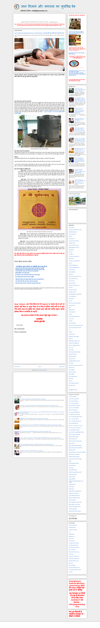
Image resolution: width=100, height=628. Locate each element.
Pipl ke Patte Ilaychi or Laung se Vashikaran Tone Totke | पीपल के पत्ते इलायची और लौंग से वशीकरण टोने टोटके (79, 160)
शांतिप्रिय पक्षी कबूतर (72, 356)
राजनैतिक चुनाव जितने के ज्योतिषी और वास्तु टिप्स (31, 266)
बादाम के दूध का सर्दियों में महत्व (74, 558)
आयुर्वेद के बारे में (71, 534)
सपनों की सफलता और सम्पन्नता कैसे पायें (76, 365)
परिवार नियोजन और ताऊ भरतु (74, 552)
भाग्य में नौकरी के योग (72, 296)
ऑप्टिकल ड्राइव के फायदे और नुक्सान (75, 441)
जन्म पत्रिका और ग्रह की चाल (74, 256)
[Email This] (16, 325)
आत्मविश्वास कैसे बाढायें (73, 232)
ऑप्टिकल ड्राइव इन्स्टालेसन (73, 436)
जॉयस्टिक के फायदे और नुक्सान (74, 456)
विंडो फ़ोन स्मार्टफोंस (72, 500)
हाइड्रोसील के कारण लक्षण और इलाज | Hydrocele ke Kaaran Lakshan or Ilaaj (34, 418)
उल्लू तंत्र (70, 236)
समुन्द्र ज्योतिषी (71, 374)
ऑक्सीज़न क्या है (71, 536)
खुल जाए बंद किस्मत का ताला (74, 245)
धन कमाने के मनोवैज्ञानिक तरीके (74, 267)
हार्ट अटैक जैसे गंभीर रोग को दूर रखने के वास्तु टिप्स (27, 281)
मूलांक (70, 307)
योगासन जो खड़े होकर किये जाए (74, 316)
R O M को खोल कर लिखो (73, 403)
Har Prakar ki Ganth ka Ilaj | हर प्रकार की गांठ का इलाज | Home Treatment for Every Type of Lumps (39, 405)
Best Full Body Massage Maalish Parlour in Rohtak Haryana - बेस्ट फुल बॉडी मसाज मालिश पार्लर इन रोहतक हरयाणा (39, 33)
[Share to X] (19, 325)
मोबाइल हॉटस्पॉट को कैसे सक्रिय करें (75, 491)
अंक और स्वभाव (71, 227)
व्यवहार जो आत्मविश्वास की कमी (74, 345)
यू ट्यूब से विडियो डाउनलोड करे (74, 495)
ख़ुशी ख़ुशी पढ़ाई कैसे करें (73, 389)
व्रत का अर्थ (71, 347)
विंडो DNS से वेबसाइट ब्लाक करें (74, 497)
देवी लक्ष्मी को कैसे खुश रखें (73, 265)
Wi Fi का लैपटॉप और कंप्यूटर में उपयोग (75, 416)
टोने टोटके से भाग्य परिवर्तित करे (74, 260)
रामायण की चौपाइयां (72, 323)
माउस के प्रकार (71, 486)
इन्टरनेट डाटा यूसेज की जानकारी (74, 434)
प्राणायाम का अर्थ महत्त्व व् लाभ (74, 285)
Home (39, 366)
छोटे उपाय (70, 252)
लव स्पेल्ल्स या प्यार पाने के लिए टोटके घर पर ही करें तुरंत (27, 274)
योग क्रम (70, 314)
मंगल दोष (70, 300)
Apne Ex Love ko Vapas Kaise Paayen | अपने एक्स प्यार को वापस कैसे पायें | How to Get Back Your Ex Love (80, 140)
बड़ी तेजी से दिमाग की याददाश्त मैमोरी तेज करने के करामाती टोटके (30, 279)
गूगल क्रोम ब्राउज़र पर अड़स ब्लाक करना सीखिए (77, 452)
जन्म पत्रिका (71, 254)
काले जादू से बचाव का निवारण (74, 240)
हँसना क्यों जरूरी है (72, 385)
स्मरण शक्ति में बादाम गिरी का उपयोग (75, 569)
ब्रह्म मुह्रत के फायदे (72, 292)
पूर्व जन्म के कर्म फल (72, 283)
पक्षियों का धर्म (71, 274)
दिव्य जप (70, 263)
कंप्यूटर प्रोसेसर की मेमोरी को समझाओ (75, 445)
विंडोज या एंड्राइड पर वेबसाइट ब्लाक (75, 502)
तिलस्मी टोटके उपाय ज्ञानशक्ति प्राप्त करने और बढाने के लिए (30, 269)
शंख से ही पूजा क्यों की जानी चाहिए (74, 352)
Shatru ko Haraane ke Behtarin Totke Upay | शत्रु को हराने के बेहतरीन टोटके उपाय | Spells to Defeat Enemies (40, 437)
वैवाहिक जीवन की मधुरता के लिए (74, 340)
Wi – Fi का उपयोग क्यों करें (73, 418)
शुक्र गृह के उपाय (72, 358)
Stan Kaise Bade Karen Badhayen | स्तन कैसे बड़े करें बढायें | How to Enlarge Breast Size (36, 444)
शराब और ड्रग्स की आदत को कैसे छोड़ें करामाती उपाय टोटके (30, 268)
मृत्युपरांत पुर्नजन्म (72, 309)
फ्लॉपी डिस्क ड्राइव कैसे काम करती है (75, 472)
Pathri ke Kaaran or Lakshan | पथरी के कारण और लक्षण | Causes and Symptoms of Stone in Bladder (79, 182)
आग (69, 532)
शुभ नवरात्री (71, 363)
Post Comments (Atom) (42, 370)
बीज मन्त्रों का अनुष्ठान (72, 289)
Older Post (61, 366)
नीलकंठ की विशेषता (72, 272)
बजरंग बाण (70, 287)
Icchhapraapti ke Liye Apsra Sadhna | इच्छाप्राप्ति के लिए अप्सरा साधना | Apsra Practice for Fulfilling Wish (80, 99)
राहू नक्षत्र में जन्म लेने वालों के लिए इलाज (76, 325)
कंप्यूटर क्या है (71, 538)
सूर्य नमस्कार (71, 378)
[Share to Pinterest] (22, 325)
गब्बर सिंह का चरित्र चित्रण (73, 545)
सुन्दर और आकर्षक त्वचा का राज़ (74, 567)
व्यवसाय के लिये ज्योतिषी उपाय (74, 343)
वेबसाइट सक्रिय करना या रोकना (74, 504)
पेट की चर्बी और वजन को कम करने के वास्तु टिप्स (27, 271)
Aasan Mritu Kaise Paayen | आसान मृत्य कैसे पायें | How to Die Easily (33, 399)
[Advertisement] (39, 17)
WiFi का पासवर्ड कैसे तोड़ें (73, 423)
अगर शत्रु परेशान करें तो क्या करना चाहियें (24, 276)
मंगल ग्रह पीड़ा (71, 298)
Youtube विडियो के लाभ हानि (74, 430)
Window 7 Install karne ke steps (75, 425)
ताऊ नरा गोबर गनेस (72, 549)
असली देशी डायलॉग (72, 527)
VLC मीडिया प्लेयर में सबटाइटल (74, 414)
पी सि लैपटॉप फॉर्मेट (72, 465)
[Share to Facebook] (20, 325)
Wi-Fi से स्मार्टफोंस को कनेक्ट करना (75, 421)
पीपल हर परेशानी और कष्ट (73, 278)
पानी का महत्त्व (71, 554)
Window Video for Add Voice (75, 427)
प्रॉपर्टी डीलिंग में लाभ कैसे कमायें (22, 273)
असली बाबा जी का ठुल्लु (73, 529)
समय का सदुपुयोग (72, 369)
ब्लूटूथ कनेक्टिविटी (72, 478)
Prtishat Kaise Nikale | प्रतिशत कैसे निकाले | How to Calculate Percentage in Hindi (35, 431)
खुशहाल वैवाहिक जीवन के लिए (74, 247)
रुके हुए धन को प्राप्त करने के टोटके (75, 327)
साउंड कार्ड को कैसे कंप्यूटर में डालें (74, 506)
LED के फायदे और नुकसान (73, 401)
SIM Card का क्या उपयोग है (74, 407)
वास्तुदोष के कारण (72, 334)
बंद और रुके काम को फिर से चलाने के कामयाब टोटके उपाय (28, 283)
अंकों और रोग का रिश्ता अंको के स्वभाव (75, 229)
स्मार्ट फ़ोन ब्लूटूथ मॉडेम (73, 509)
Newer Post (17, 366)
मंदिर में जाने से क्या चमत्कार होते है (74, 303)
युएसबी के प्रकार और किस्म (73, 493)
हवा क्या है (70, 572)
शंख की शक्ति (71, 349)
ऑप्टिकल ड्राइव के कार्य (73, 438)
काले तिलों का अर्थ (72, 243)
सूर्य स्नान (70, 381)
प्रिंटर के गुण (71, 467)
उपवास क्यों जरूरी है (72, 234)
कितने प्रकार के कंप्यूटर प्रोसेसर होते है (75, 447)
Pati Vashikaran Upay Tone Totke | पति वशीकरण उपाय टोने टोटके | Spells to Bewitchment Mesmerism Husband (41, 424)
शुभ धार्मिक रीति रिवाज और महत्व (74, 361)
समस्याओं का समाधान (72, 372)
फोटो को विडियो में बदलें (73, 470)
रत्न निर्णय (70, 320)
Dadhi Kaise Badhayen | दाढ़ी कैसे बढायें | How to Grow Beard (31, 450)
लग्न (69, 329)
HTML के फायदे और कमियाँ (73, 398)
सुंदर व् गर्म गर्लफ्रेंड (72, 565)
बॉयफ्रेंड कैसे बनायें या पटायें (73, 560)
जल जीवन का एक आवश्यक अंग (74, 547)
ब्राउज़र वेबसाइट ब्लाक (73, 474)
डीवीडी (70, 461)
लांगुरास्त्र (70, 332)
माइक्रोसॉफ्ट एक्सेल (72, 484)
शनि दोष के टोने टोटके (72, 354)
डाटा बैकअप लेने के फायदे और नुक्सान (75, 458)
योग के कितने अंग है (72, 312)
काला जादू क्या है (71, 238)
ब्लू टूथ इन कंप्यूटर (72, 476)
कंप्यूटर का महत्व (71, 443)
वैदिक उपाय (71, 338)
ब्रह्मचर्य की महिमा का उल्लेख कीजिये (75, 294)
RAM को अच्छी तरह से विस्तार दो (74, 405)
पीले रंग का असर (71, 280)
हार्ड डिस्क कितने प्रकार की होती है (75, 511)
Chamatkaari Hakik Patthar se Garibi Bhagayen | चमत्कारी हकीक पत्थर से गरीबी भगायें (79, 171)
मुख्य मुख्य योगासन (72, 305)
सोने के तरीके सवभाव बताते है (74, 383)
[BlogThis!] (18, 325)
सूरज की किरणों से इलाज (73, 376)
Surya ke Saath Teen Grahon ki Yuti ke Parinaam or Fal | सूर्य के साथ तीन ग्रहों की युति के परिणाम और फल (79, 110)
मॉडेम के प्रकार (71, 489)
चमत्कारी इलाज (71, 249)
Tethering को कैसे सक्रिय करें (74, 412)
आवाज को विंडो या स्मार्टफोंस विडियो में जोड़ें (76, 432)
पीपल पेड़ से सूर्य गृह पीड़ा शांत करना (75, 276)
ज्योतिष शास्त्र (71, 258)
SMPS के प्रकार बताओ (73, 410)
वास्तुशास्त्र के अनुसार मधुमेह (74, 336)
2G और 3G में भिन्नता (73, 396)
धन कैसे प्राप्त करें (72, 269)
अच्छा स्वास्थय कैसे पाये (73, 525)
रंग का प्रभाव (71, 318)
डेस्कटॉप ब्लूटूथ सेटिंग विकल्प (74, 463)
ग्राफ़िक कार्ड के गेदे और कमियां (74, 454)
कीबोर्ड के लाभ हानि (72, 450)
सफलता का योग (71, 367)
